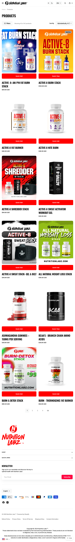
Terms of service (28, 519)
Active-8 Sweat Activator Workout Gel (52, 211)
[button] (3, 3)
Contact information (52, 519)
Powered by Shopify (23, 514)
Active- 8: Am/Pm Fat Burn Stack (16, 84)
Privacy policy (16, 519)
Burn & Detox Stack (12, 400)
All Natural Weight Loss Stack (55, 274)
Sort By (51, 23)
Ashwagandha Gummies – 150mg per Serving (15, 337)
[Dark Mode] (50, 3)
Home (3, 9)
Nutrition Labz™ (11, 514)
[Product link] (19, 60)
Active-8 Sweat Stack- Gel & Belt (19, 274)
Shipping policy (39, 519)
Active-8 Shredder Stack (15, 209)
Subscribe (67, 477)
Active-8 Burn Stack (50, 82)
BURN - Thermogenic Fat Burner (56, 400)
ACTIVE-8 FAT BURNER (12, 147)
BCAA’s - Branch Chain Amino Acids (54, 337)
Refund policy (6, 519)
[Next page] (48, 411)
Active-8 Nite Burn (49, 147)
